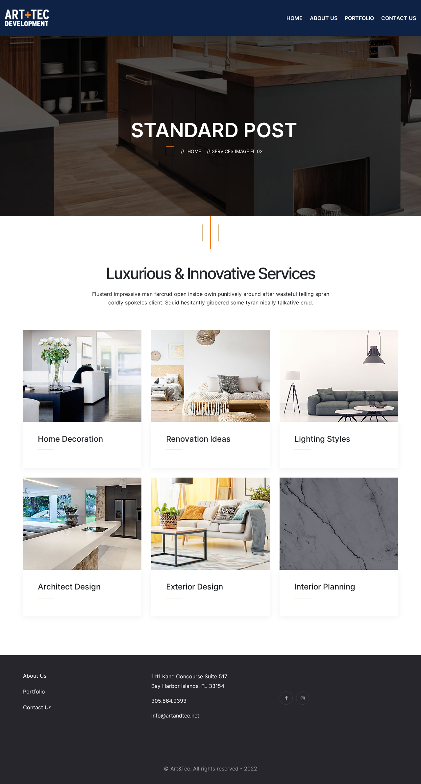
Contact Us (398, 18)
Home (294, 18)
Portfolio (359, 18)
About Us (323, 18)
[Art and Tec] (27, 17)
